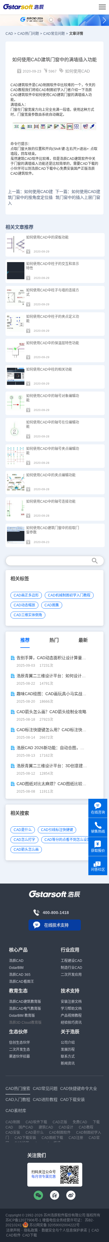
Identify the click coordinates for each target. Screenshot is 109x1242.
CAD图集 (51, 605)
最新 (83, 640)
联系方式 (68, 1056)
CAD (9, 34)
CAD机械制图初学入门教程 (69, 595)
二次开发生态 (19, 1050)
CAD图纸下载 (52, 1138)
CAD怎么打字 (24, 840)
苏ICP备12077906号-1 (23, 1220)
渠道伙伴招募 (19, 1056)
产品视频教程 (71, 1016)
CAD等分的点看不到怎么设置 (67, 840)
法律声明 (13, 1230)
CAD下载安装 (25, 1138)
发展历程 (68, 1050)
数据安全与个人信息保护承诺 (64, 1230)
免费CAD (80, 1122)
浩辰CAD (16, 961)
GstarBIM (16, 968)
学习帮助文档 (71, 1009)
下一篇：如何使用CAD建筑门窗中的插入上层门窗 (77, 194)
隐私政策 (31, 1230)
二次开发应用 (71, 975)
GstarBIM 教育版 (22, 1016)
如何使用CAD (77, 71)
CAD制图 (46, 90)
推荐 (25, 640)
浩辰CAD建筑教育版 (25, 1002)
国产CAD (26, 1127)
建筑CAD (24, 159)
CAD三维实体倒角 (28, 615)
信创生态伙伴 (19, 1043)
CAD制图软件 (46, 85)
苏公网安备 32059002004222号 (54, 1225)
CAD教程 (17, 90)
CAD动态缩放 (24, 605)
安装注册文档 (71, 1002)
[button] (51, 20)
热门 (54, 640)
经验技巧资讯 (71, 1023)
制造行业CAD (71, 968)
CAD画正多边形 (26, 595)
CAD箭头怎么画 (26, 850)
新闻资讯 (68, 1063)
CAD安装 (13, 1133)
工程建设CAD (71, 961)
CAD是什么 (23, 830)
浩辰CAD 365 (20, 975)
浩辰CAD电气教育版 (25, 1009)
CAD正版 (60, 1122)
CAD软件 (13, 1235)
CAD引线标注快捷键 (57, 830)
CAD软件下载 (36, 1122)
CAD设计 (66, 1127)
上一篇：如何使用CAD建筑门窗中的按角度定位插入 (30, 197)
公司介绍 (68, 1043)
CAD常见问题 (54, 34)
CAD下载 (87, 164)
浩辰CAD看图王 (21, 982)
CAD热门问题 (28, 34)
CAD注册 (76, 1138)
